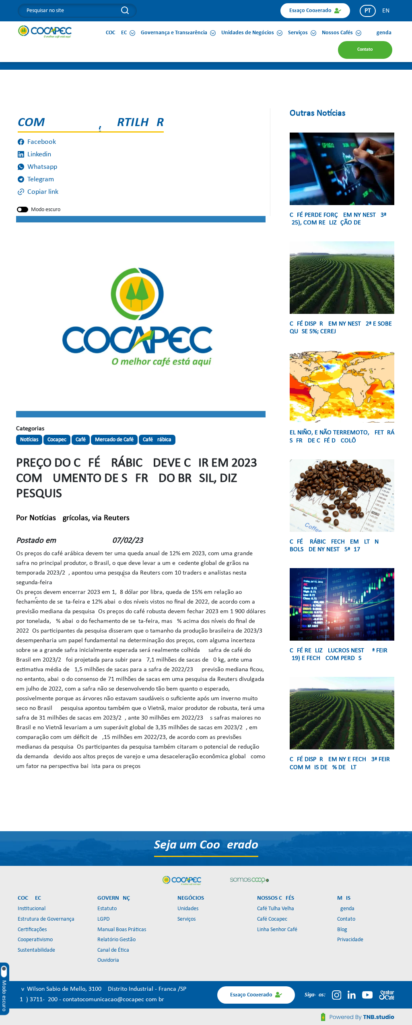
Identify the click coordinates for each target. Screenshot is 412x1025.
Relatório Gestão (116, 940)
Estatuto (107, 909)
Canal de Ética (113, 950)
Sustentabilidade (36, 950)
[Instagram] (336, 995)
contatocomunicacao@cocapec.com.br (113, 999)
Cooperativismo (35, 940)
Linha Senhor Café (277, 930)
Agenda (345, 909)
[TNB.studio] (357, 1017)
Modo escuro (45, 210)
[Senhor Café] (386, 995)
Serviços (186, 919)
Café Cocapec (272, 919)
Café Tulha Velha (275, 909)
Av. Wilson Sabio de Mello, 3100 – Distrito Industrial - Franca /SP (102, 989)
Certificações (32, 930)
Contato (346, 919)
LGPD (103, 919)
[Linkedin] (352, 995)
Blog (342, 930)
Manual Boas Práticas (121, 930)
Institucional (31, 909)
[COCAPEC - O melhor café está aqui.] (45, 31)
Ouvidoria (108, 960)
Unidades (187, 909)
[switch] (22, 209)
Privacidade (350, 940)
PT (368, 11)
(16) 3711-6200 (38, 999)
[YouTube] (367, 995)
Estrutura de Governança (46, 919)
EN (385, 11)
